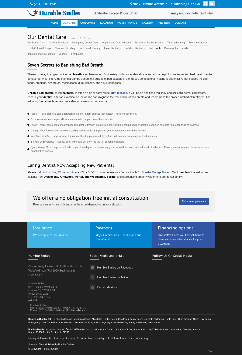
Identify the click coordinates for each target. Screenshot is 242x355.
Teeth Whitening (176, 42)
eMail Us (33, 300)
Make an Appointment (194, 201)
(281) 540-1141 (45, 4)
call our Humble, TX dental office (57, 172)
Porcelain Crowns (198, 42)
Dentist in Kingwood (96, 329)
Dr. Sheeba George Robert (153, 172)
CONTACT (180, 22)
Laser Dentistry (112, 48)
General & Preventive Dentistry (85, 338)
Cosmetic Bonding (65, 48)
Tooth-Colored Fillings (39, 48)
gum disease (118, 92)
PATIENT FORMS (127, 22)
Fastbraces (77, 53)
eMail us (112, 287)
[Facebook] (205, 3)
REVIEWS (164, 22)
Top (210, 351)
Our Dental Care (36, 42)
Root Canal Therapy (89, 48)
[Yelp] (212, 3)
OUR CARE (69, 22)
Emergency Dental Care (85, 42)
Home (72, 38)
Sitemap (32, 344)
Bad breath (155, 48)
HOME (54, 22)
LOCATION (106, 22)
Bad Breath (85, 38)
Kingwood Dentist (55, 329)
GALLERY (148, 22)
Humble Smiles (66, 344)
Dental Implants (116, 338)
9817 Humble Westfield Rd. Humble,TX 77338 (166, 4)
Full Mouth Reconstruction (149, 42)
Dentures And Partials (176, 48)
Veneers (63, 53)
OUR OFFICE (87, 22)
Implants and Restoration (41, 53)
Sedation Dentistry (135, 48)
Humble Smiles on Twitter (113, 277)
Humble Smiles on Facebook (115, 267)
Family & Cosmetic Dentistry (46, 338)
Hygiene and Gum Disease (116, 42)
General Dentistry (58, 42)
